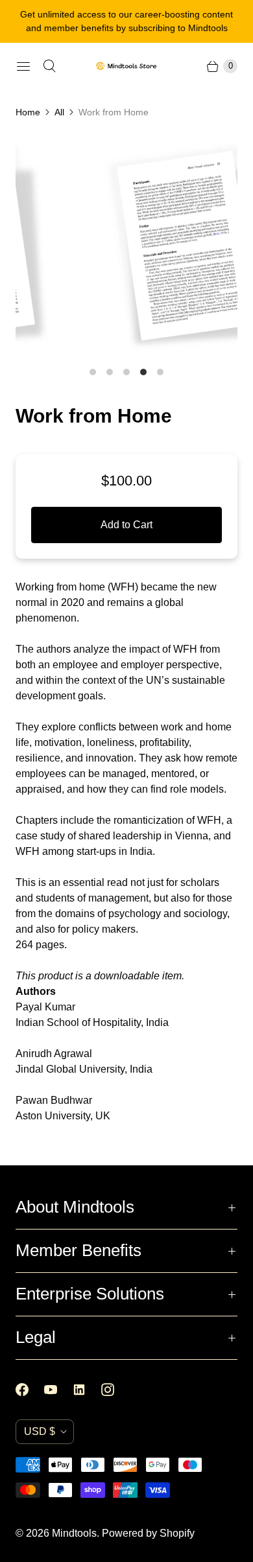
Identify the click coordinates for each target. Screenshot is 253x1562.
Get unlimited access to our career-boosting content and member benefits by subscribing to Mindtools (126, 21)
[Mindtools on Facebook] (30, 1389)
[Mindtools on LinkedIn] (87, 1389)
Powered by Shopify (148, 1533)
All (59, 112)
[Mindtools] (126, 66)
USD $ (39, 1431)
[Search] (49, 66)
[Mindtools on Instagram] (115, 1389)
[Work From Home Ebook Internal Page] (134, 245)
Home (28, 112)
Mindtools (74, 1533)
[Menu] (23, 66)
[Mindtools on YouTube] (58, 1389)
